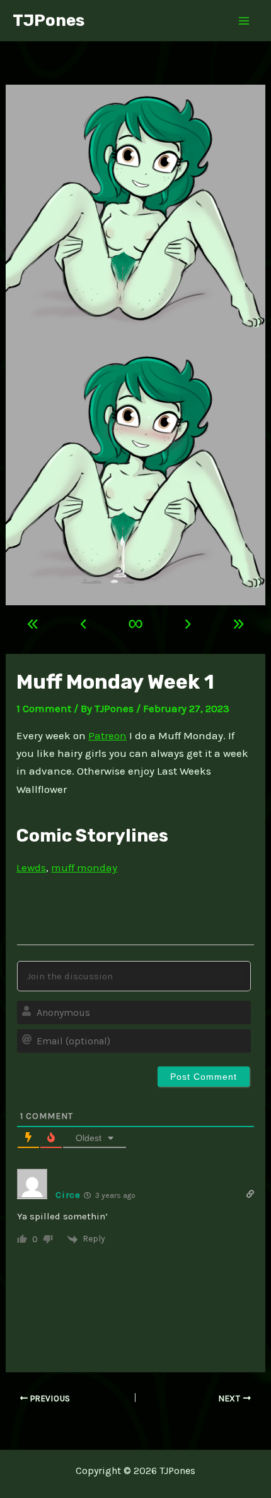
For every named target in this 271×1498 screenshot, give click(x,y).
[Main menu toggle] (244, 20)
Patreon (107, 735)
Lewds (31, 867)
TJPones (48, 20)
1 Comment (43, 708)
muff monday (84, 867)
